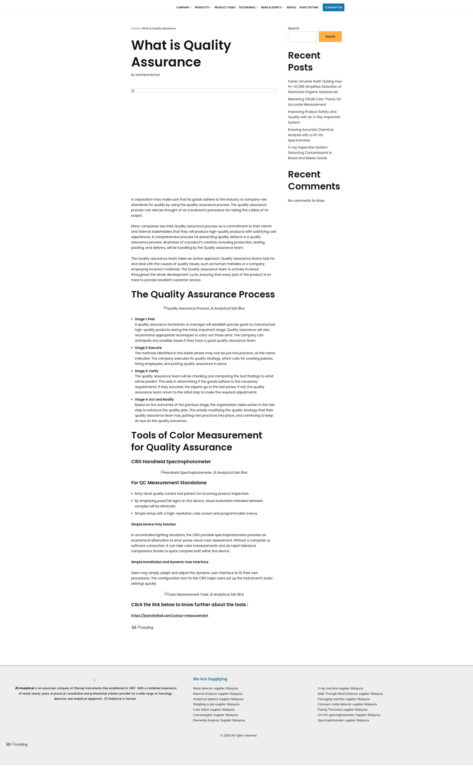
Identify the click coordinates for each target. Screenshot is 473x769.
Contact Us (333, 7)
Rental (291, 7)
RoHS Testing (309, 7)
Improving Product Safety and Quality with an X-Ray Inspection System (314, 117)
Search (293, 28)
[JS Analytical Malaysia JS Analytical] (150, 7)
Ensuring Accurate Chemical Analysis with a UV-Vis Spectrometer (311, 135)
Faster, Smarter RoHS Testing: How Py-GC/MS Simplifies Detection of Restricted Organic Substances (315, 86)
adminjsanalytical (147, 75)
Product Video (225, 7)
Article (135, 28)
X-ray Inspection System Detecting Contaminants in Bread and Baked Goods (310, 152)
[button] (190, 7)
